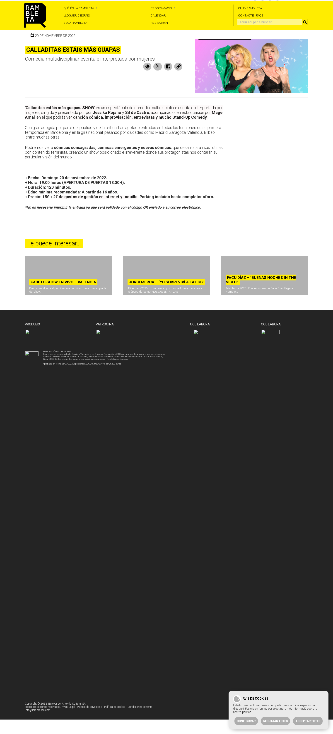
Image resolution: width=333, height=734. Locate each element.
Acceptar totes (307, 721)
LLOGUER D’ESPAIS (76, 15)
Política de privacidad (89, 706)
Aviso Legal (68, 706)
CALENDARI (158, 15)
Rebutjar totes (275, 721)
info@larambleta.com (38, 710)
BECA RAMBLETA (75, 22)
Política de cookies (114, 706)
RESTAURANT (160, 22)
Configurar (246, 721)
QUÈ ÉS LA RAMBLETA (78, 8)
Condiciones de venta (140, 706)
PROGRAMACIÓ (161, 8)
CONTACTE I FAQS (250, 15)
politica (246, 712)
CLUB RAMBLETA (250, 8)
